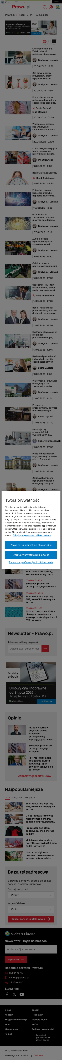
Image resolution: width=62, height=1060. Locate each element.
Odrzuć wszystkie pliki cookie (31, 554)
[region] (31, 530)
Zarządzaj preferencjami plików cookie (31, 562)
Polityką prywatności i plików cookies (32, 535)
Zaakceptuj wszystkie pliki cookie (31, 545)
